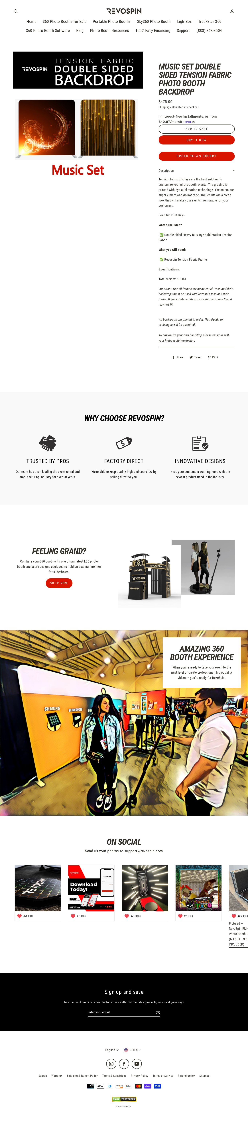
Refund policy (186, 1075)
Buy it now (197, 140)
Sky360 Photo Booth (154, 21)
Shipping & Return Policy (82, 1075)
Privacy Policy (139, 1075)
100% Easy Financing (152, 30)
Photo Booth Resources (109, 30)
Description (166, 170)
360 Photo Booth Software (48, 30)
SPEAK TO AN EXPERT (197, 156)
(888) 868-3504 (209, 30)
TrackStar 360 (209, 21)
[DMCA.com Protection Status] (124, 1099)
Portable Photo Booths (112, 21)
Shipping (164, 107)
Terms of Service (163, 1075)
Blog (80, 30)
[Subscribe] (157, 1012)
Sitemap (204, 1075)
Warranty (57, 1075)
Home (31, 21)
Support (183, 30)
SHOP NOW (59, 583)
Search (42, 1075)
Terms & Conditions (114, 1075)
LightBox (184, 21)
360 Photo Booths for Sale (64, 21)
